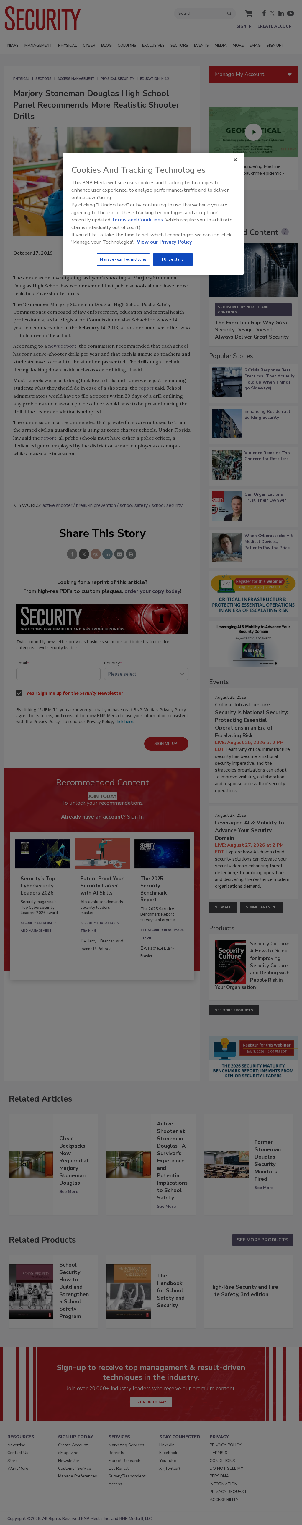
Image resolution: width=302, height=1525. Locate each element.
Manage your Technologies (123, 259)
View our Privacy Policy (164, 242)
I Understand (173, 259)
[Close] (235, 159)
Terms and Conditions (137, 219)
